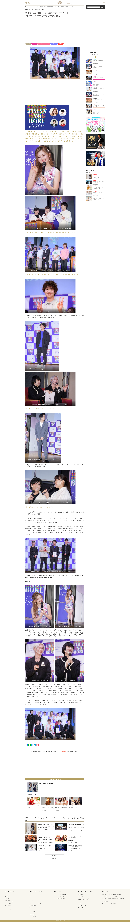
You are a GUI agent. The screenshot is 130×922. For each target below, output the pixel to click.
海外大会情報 (80, 896)
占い (30, 907)
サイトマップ (8, 905)
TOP (6, 894)
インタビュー (32, 901)
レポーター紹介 (105, 901)
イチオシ (34, 43)
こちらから (63, 751)
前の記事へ (55, 855)
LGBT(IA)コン (33, 914)
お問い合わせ (8, 900)
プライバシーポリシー (10, 901)
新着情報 (61, 43)
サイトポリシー (8, 903)
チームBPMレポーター (46, 783)
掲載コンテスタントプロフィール (109, 903)
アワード (28, 43)
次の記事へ (54, 858)
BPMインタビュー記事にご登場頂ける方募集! (111, 894)
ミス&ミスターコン (34, 913)
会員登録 (7, 898)
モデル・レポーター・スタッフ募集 (109, 896)
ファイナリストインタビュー (60, 896)
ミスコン (31, 898)
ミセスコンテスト (33, 916)
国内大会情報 (80, 894)
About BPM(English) (9, 909)
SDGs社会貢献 (33, 905)
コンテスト (32, 900)
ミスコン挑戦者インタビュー (60, 898)
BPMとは (7, 896)
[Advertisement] (54, 30)
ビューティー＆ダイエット (43, 43)
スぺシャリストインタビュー (60, 894)
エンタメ (31, 894)
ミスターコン (54, 43)
